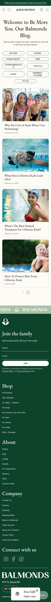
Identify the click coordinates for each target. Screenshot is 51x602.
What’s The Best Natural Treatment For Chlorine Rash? (22, 227)
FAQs (4, 479)
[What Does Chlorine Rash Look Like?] (25, 155)
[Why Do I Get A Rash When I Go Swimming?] (25, 104)
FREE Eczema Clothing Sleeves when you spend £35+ (25, 3)
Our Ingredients (9, 469)
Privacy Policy (7, 371)
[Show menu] (3, 10)
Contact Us (7, 500)
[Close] (37, 590)
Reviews (5, 474)
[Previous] (11, 292)
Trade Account (8, 525)
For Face (6, 417)
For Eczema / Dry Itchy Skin (13, 412)
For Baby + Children (10, 403)
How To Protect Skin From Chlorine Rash (20, 278)
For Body (6, 408)
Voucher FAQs (8, 484)
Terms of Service (23, 371)
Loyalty (5, 459)
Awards (5, 464)
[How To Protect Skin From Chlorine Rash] (25, 256)
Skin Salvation (8, 398)
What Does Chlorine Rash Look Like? (23, 177)
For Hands (6, 422)
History (5, 449)
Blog (4, 454)
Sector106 (15, 582)
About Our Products (10, 530)
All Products (7, 393)
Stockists (6, 510)
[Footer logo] (5, 321)
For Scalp (6, 427)
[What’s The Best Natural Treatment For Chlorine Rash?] (25, 205)
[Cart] (47, 10)
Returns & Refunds (10, 520)
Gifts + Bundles (8, 432)
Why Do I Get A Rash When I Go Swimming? (24, 127)
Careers (5, 505)
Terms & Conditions (10, 540)
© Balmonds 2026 (9, 597)
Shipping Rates (8, 515)
